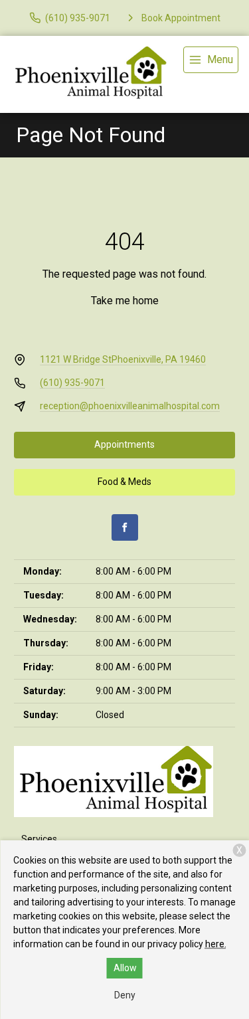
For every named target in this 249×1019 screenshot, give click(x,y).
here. (215, 944)
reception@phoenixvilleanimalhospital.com (130, 406)
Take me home (125, 300)
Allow (125, 968)
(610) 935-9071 (72, 382)
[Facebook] (125, 527)
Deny (124, 995)
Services (39, 839)
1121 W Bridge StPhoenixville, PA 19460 (123, 359)
